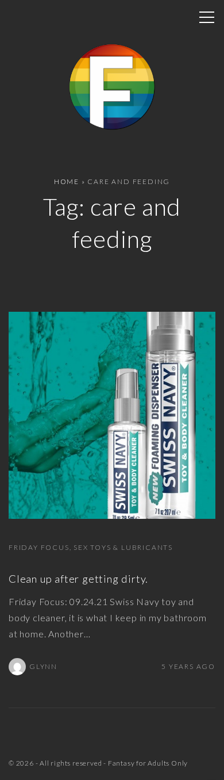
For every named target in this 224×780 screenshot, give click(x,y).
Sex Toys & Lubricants (123, 547)
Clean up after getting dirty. (78, 578)
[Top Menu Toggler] (206, 17)
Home (66, 181)
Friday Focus (39, 547)
